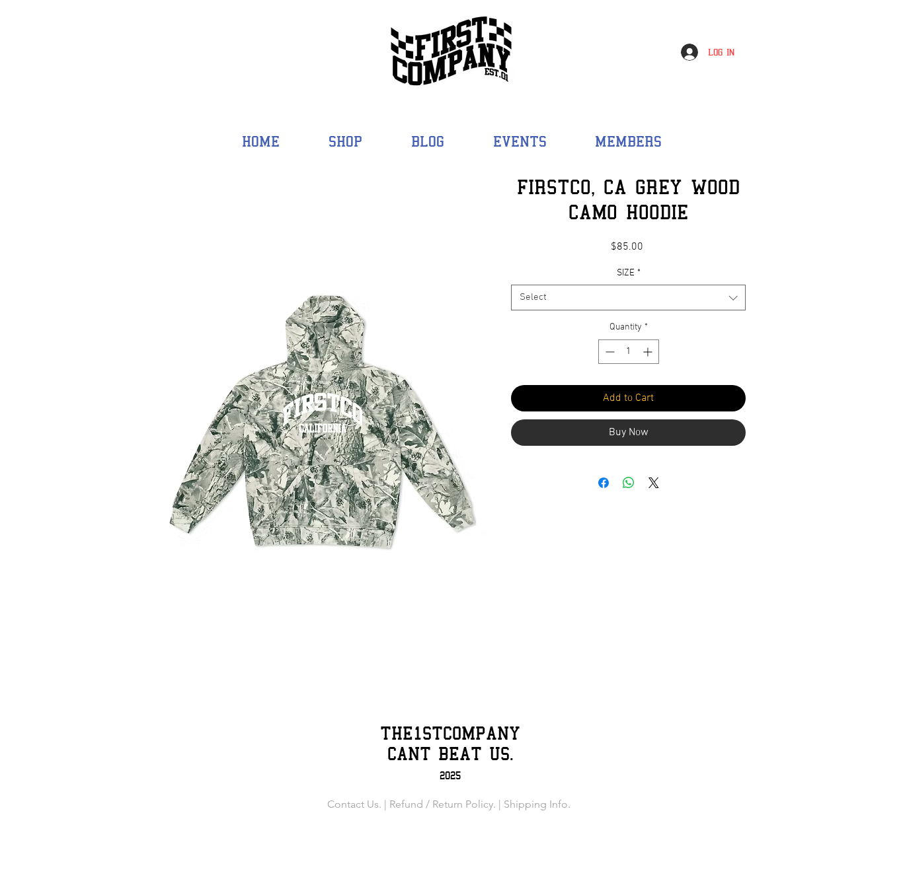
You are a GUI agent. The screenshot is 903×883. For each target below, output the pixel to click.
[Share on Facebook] (603, 483)
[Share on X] (654, 483)
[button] (628, 141)
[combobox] (628, 297)
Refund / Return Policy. (442, 804)
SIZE (629, 273)
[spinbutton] (629, 351)
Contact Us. (354, 804)
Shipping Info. (537, 804)
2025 (450, 775)
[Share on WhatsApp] (629, 483)
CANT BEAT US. (450, 753)
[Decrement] (608, 351)
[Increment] (649, 351)
